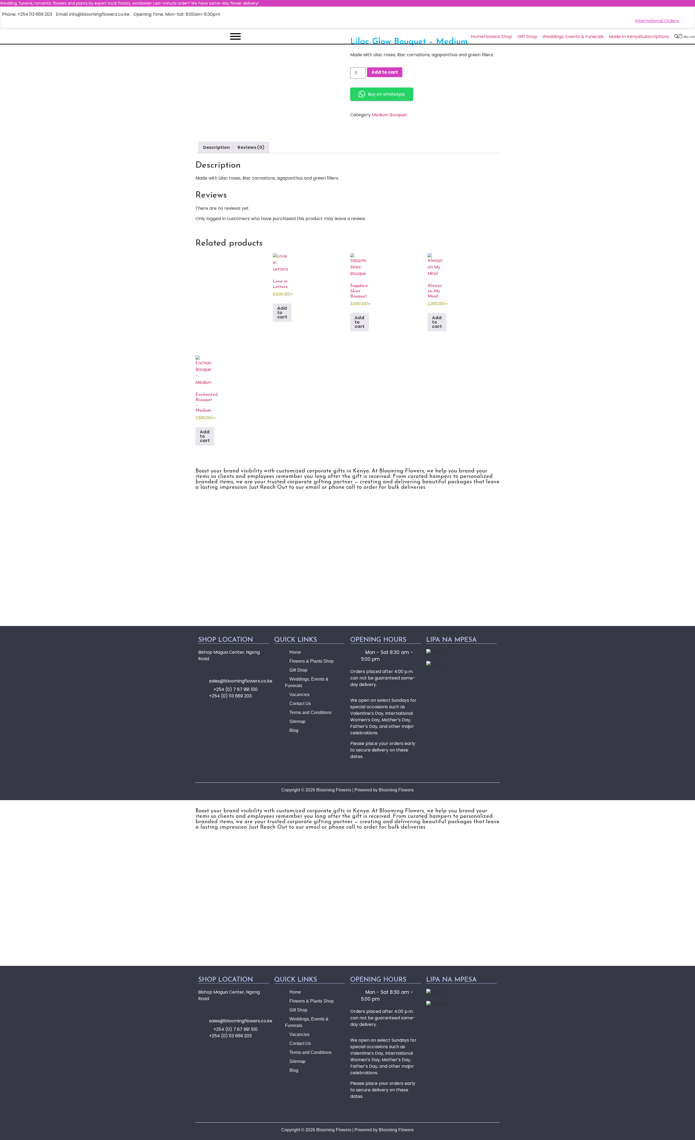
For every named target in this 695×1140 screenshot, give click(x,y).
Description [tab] (216, 147)
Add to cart (384, 72)
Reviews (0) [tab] (251, 147)
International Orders (657, 21)
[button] (347, 564)
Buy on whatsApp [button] (386, 94)
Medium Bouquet (389, 115)
